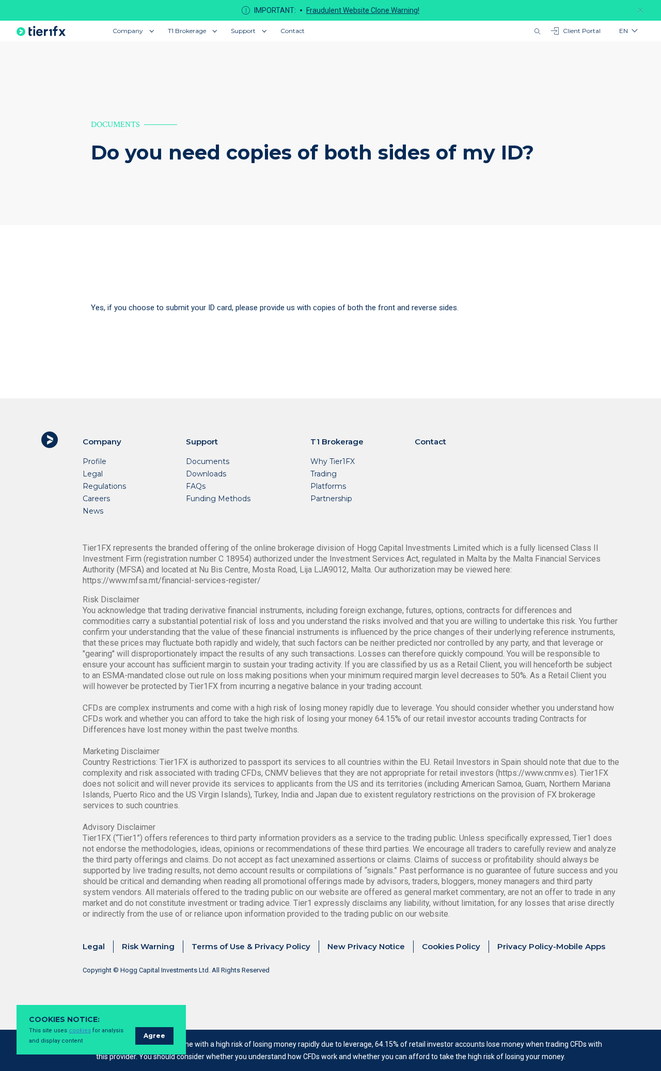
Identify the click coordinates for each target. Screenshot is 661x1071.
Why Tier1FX (332, 461)
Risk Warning (148, 946)
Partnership (331, 498)
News (93, 511)
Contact (292, 31)
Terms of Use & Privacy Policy (251, 946)
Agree (154, 1036)
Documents (207, 461)
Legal (93, 473)
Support (243, 31)
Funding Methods (218, 498)
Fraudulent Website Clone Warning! (362, 10)
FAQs (196, 486)
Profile (94, 461)
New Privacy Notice (366, 946)
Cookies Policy (451, 946)
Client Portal (582, 31)
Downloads (206, 473)
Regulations (104, 486)
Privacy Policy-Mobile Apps (551, 946)
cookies (80, 1030)
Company (128, 31)
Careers (96, 498)
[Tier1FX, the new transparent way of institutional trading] (41, 31)
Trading (323, 473)
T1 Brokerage (187, 31)
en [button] (623, 31)
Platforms (328, 486)
